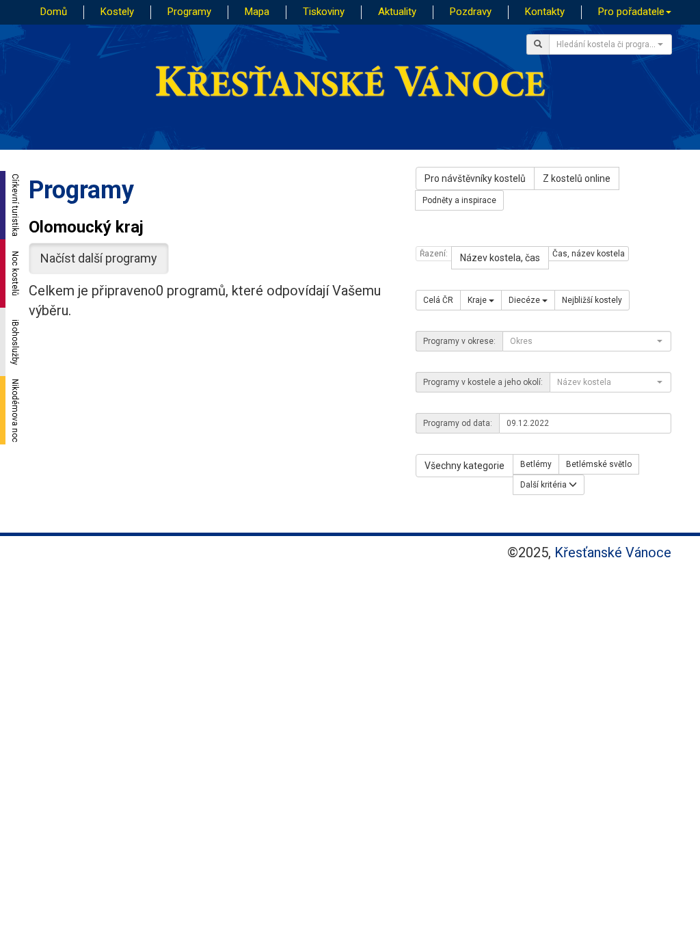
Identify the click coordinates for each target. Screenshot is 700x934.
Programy (189, 11)
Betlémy (536, 464)
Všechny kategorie (464, 465)
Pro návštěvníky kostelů (475, 178)
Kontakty (545, 11)
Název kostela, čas (500, 257)
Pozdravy (471, 11)
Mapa (257, 11)
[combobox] (610, 44)
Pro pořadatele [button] (631, 11)
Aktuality (397, 11)
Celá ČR (438, 300)
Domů (53, 11)
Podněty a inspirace (459, 200)
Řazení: (434, 253)
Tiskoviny (324, 11)
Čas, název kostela (588, 253)
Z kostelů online (576, 178)
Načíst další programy (98, 258)
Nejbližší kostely (592, 300)
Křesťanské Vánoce (612, 552)
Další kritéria (544, 485)
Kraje (478, 300)
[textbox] (606, 44)
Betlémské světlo (599, 464)
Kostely (117, 11)
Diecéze (525, 300)
